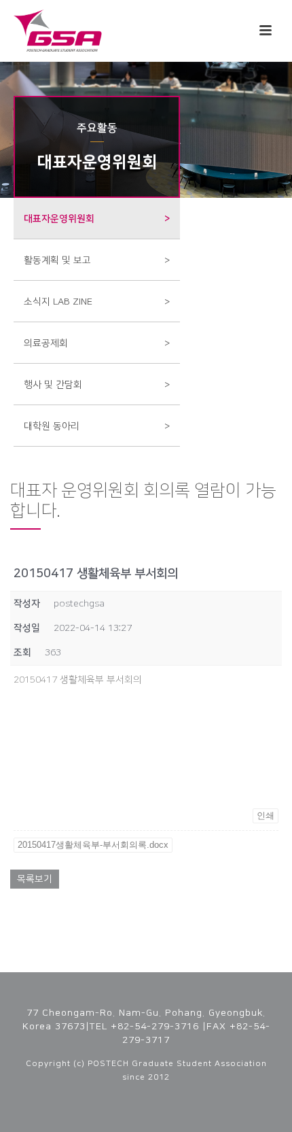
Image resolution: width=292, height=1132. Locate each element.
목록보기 (34, 879)
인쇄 (265, 815)
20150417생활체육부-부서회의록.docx (93, 845)
